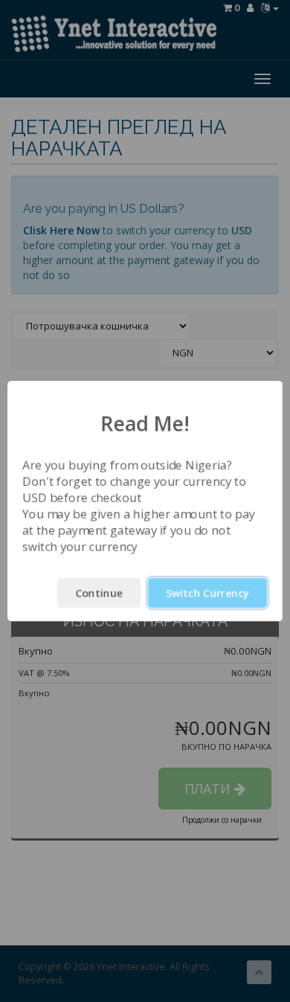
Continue (99, 592)
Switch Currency (207, 592)
